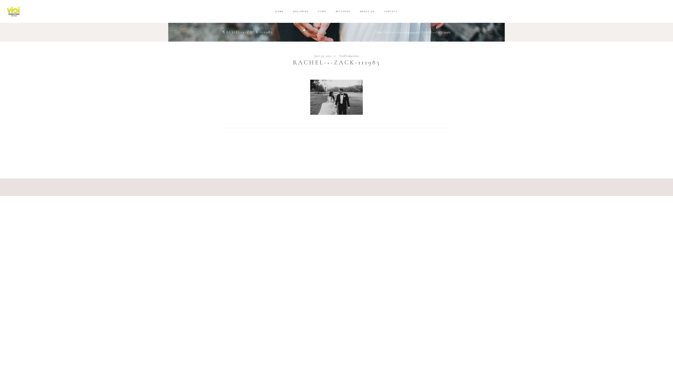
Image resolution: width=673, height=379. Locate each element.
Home (379, 32)
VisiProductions (349, 56)
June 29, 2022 (323, 56)
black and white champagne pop (401, 32)
